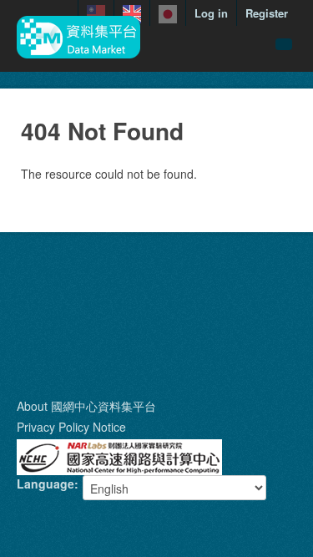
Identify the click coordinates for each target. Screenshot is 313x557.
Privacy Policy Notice (71, 426)
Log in (211, 13)
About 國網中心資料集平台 (86, 405)
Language (45, 483)
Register (266, 13)
